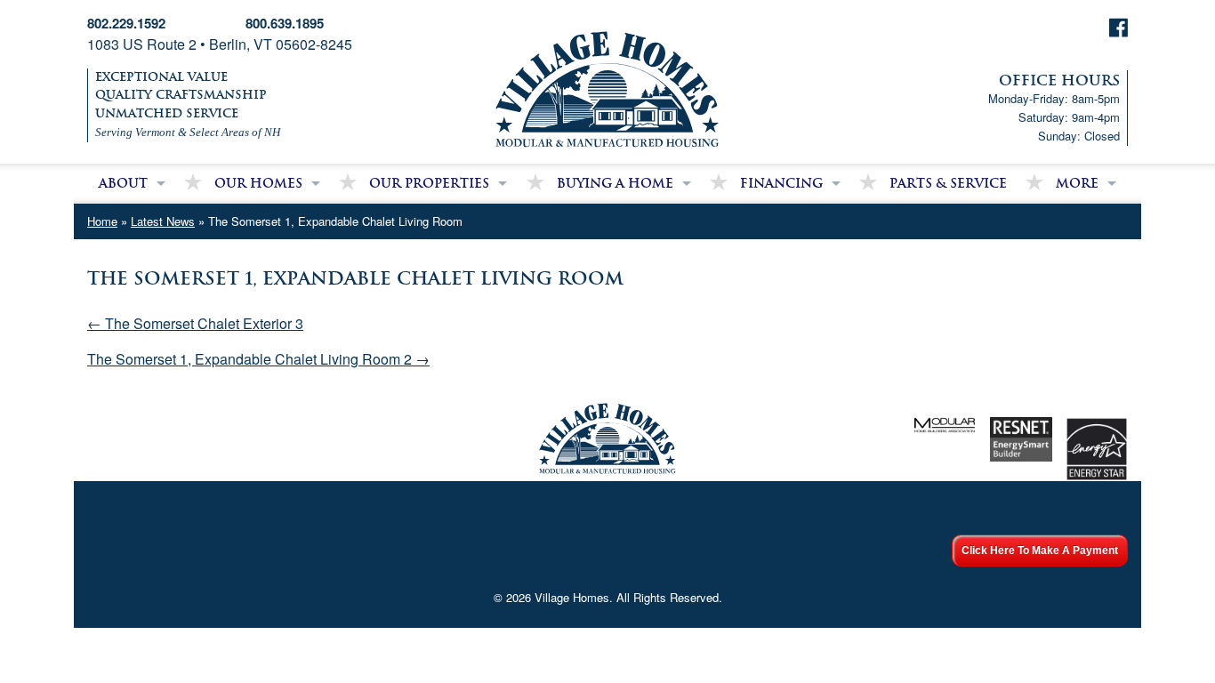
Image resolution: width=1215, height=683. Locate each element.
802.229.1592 (126, 23)
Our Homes (258, 183)
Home (102, 221)
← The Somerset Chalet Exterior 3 (195, 323)
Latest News (163, 221)
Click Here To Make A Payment (1040, 550)
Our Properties (429, 183)
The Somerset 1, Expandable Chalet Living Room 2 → (258, 359)
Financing (781, 183)
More (1077, 183)
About (123, 183)
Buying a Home (615, 183)
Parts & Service (948, 183)
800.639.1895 (284, 23)
